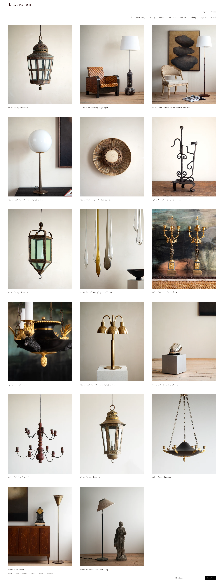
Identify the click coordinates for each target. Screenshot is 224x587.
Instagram (49, 573)
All (130, 17)
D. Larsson (110, 586)
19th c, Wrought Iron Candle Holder (167, 199)
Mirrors (183, 17)
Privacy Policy (117, 586)
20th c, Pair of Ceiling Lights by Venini (96, 292)
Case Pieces (172, 17)
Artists (213, 12)
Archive (41, 573)
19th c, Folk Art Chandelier (19, 477)
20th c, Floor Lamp (16, 569)
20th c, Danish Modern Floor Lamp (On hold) (171, 107)
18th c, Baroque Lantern (18, 107)
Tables (161, 17)
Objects (203, 17)
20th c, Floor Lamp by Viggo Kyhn (94, 107)
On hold (213, 17)
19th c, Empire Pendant (17, 384)
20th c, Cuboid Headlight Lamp (165, 384)
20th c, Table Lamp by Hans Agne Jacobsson (26, 199)
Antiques (203, 12)
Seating (152, 17)
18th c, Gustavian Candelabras (164, 292)
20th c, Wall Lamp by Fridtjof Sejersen (96, 199)
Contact (33, 573)
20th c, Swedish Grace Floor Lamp (94, 569)
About (10, 573)
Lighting (193, 17)
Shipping (24, 573)
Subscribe (210, 578)
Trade (17, 573)
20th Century (140, 17)
